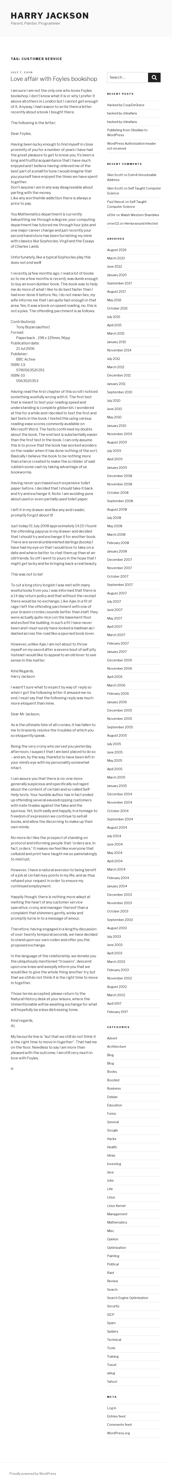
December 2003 (119, 895)
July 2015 (113, 317)
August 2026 (117, 250)
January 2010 (116, 426)
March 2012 (115, 367)
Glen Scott (115, 175)
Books (112, 1071)
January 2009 (117, 467)
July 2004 (114, 836)
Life (110, 1189)
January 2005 (117, 786)
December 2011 (119, 375)
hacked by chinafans (122, 113)
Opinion (112, 1239)
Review (112, 1281)
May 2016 (114, 300)
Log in (111, 1408)
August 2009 (117, 442)
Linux (111, 1197)
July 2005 (114, 744)
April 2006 (115, 677)
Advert (112, 1038)
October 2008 (118, 493)
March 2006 (116, 685)
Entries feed (116, 1416)
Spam (111, 1323)
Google (112, 1130)
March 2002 (116, 995)
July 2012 (113, 359)
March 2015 (116, 333)
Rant (110, 1273)
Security (113, 1306)
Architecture (116, 1046)
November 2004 (119, 802)
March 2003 (116, 962)
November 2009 (119, 434)
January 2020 (117, 275)
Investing (114, 1164)
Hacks (111, 1139)
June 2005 (115, 752)
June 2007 (115, 610)
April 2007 (114, 626)
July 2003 (114, 936)
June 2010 (114, 409)
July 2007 (114, 601)
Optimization (116, 1248)
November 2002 (119, 978)
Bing (110, 1055)
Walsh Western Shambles (140, 215)
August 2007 (117, 593)
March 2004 (116, 869)
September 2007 (120, 585)
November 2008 (119, 484)
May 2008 (114, 526)
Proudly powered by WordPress (32, 1473)
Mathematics (117, 1222)
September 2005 (120, 727)
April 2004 (115, 861)
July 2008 (114, 518)
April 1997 (114, 1003)
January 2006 (117, 702)
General (113, 1122)
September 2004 (120, 819)
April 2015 (114, 325)
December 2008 (119, 476)
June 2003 (115, 945)
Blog (110, 1063)
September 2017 (119, 283)
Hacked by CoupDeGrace (125, 105)
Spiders (112, 1331)
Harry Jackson (50, 16)
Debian (112, 1097)
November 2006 (119, 668)
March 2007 (116, 635)
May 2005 (114, 760)
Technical (114, 1340)
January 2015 (116, 342)
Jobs (110, 1180)
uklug (111, 1373)
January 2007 (117, 652)
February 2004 (118, 878)
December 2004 (119, 794)
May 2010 (114, 417)
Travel (111, 1365)
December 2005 (119, 710)
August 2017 (116, 291)
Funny (111, 1113)
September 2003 (120, 920)
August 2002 (117, 987)
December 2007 (119, 559)
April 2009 (115, 459)
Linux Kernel (116, 1206)
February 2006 (118, 693)
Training (113, 1356)
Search (112, 1289)
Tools (111, 1348)
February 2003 (118, 970)
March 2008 (116, 534)
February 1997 (117, 1012)
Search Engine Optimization (127, 1298)
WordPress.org (118, 1433)
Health (112, 1147)
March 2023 (116, 258)
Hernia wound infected (141, 223)
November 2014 (119, 350)
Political (113, 1264)
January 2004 (117, 886)
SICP (110, 1314)
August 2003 (117, 928)
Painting (113, 1256)
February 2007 (118, 643)
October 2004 (118, 811)
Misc (110, 1231)
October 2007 (117, 576)
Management (117, 1214)
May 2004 (114, 853)
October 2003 (117, 911)
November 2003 (119, 903)
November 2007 (119, 568)
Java (110, 1172)
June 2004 (115, 844)
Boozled (113, 1080)
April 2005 (115, 769)
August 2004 (117, 827)
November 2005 (119, 718)
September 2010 (119, 392)
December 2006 (119, 660)
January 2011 (116, 384)
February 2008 (118, 543)
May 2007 (114, 618)
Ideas (111, 1155)
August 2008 (117, 509)
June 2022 (114, 266)
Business (114, 1088)
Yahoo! (112, 1381)
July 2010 (113, 400)
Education (114, 1105)
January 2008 (117, 551)
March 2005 (116, 777)
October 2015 (117, 308)
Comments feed (119, 1424)
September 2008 (120, 501)
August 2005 (117, 735)
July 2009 (114, 451)
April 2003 (114, 953)
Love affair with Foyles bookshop (53, 78)
